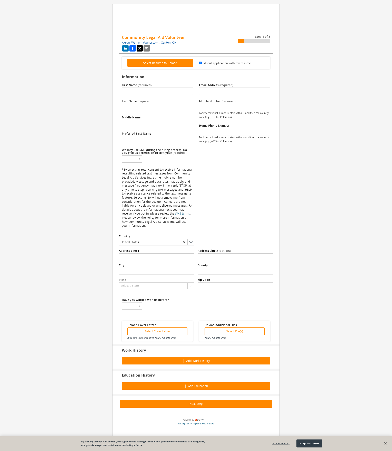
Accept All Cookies (309, 443)
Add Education (197, 386)
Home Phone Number (214, 125)
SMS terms (182, 213)
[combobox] (132, 159)
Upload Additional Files (221, 325)
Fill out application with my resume (227, 63)
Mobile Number (217, 101)
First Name (136, 85)
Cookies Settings (281, 443)
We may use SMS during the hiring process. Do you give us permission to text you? (154, 151)
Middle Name (131, 117)
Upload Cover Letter (141, 325)
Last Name (136, 101)
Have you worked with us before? (145, 299)
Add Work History (197, 361)
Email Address (216, 85)
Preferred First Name (136, 133)
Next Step (196, 404)
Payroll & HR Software (203, 423)
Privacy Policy (185, 423)
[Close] (385, 443)
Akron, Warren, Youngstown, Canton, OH (149, 42)
